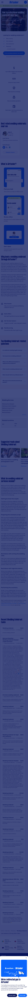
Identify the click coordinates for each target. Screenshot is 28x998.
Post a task (22, 995)
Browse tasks (12, 995)
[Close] (26, 958)
